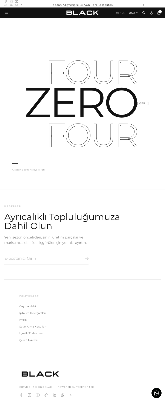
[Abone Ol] (86, 258)
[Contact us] (156, 393)
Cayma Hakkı (28, 306)
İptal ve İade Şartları (32, 313)
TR (117, 12)
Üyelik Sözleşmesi (31, 333)
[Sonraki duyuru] (143, 5)
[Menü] (6, 13)
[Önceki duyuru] (21, 5)
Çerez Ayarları (28, 340)
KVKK (23, 319)
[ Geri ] (143, 103)
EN (123, 12)
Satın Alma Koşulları (32, 326)
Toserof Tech (86, 387)
